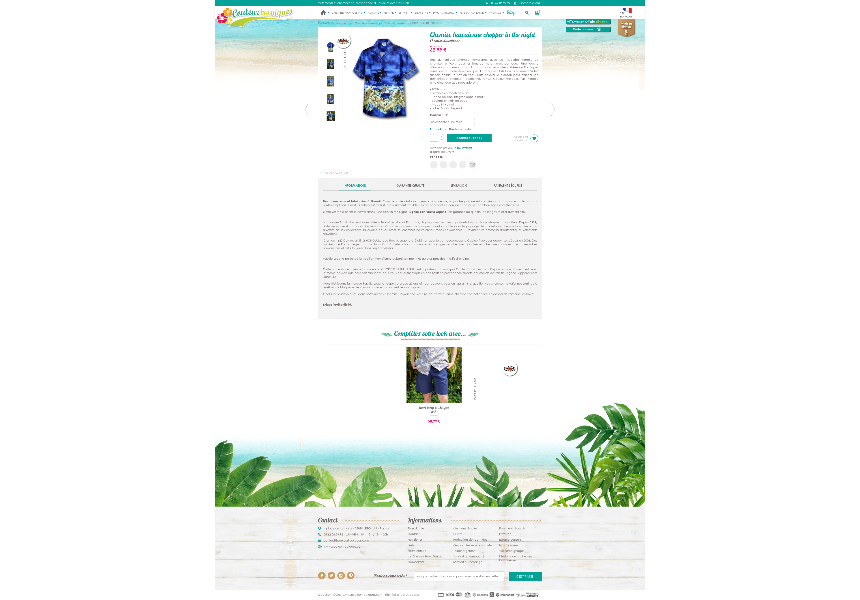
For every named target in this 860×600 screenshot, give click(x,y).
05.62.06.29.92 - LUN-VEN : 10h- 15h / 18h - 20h (356, 534)
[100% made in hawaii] (331, 64)
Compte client (529, 3)
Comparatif (416, 562)
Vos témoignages (511, 551)
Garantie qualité (410, 185)
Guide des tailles (461, 129)
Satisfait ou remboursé (468, 556)
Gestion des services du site (472, 545)
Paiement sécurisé (507, 185)
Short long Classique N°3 (434, 410)
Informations (355, 185)
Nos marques (508, 545)
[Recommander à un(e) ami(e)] (472, 164)
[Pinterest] (351, 575)
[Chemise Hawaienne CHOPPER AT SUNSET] (553, 109)
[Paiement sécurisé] (487, 595)
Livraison (459, 185)
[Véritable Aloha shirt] (331, 81)
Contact (413, 534)
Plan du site (416, 528)
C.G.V (457, 534)
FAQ (411, 545)
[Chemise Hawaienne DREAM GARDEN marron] (307, 109)
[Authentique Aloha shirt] (386, 79)
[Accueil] (323, 12)
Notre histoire (417, 551)
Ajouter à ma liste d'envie (521, 138)
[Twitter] (331, 575)
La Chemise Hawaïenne (424, 556)
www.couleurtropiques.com (343, 546)
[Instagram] (341, 575)
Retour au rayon (336, 173)
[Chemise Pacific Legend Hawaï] (331, 98)
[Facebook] (322, 575)
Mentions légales (465, 528)
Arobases (412, 595)
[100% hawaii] (331, 116)
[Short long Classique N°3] (434, 375)
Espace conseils (510, 540)
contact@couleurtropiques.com (346, 540)
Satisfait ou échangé (467, 562)
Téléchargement (464, 551)
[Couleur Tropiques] (255, 17)
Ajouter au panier (469, 138)
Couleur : (437, 115)
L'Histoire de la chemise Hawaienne (515, 558)
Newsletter (415, 540)
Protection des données (470, 540)
